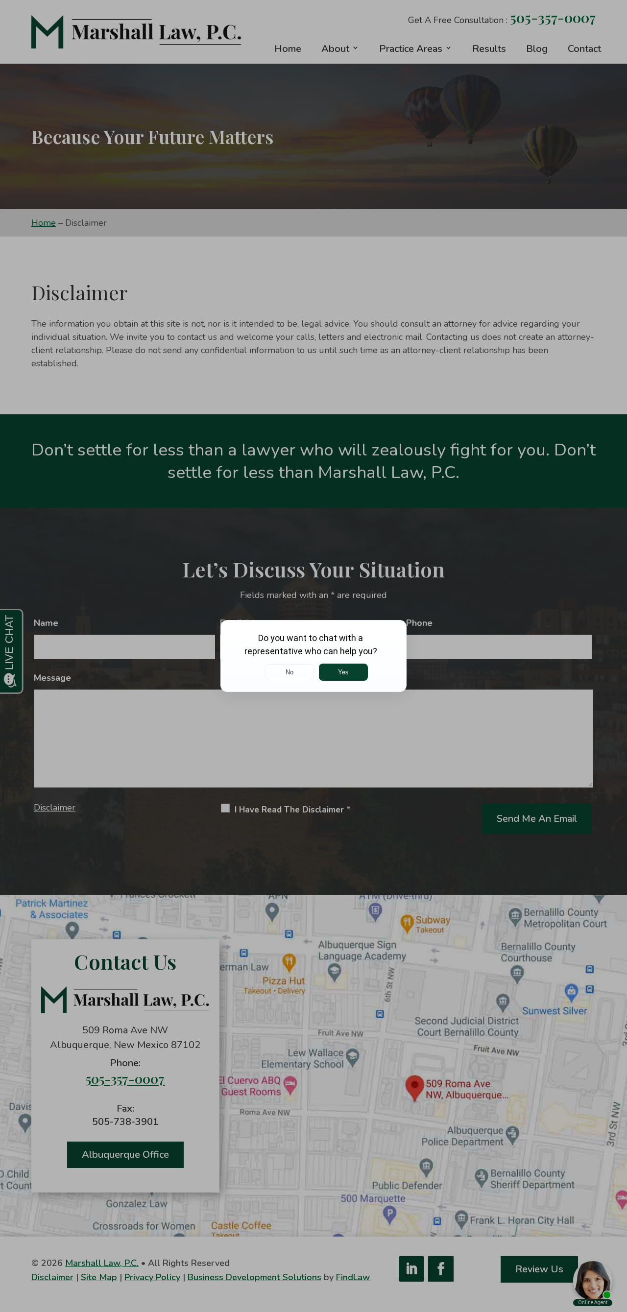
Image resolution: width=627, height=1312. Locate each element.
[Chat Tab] (313, 656)
